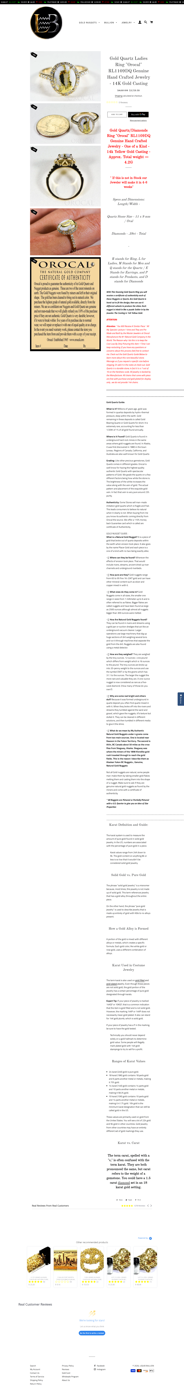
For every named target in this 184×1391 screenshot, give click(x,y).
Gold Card (66, 1372)
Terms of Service (37, 1376)
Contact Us (34, 1372)
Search (33, 1365)
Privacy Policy (68, 1365)
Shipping (118, 95)
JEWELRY (127, 22)
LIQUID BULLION (147, 1365)
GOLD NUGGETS (88, 22)
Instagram (101, 1369)
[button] (148, 1206)
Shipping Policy (36, 1380)
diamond (124, 1182)
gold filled (140, 980)
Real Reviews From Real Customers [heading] (50, 1206)
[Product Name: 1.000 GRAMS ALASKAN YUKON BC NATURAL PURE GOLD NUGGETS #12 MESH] (92, 1267)
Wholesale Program (70, 1376)
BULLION (109, 22)
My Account (35, 1369)
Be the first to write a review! (92, 1333)
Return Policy (36, 1383)
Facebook (100, 1365)
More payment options (138, 120)
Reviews (65, 1369)
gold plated (111, 983)
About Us (66, 1380)
